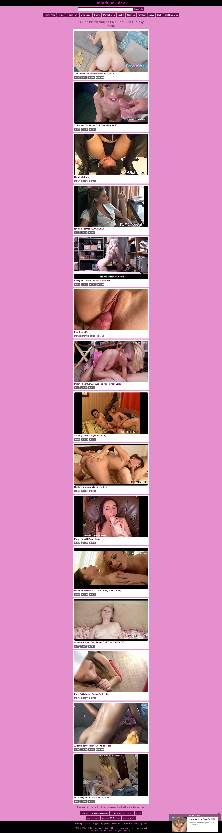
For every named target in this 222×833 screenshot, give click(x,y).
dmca (136, 823)
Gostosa (131, 15)
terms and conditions (122, 823)
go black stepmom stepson (122, 813)
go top (144, 823)
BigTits (121, 15)
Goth (159, 15)
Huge (60, 15)
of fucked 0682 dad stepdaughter (94, 813)
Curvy (151, 15)
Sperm (97, 15)
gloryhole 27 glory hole (111, 818)
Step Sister (86, 15)
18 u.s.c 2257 (88, 823)
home (78, 823)
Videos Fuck (72, 15)
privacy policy (103, 823)
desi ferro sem (93, 818)
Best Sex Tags (171, 15)
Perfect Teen (109, 15)
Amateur (142, 15)
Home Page (49, 15)
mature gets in (129, 818)
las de (138, 813)
